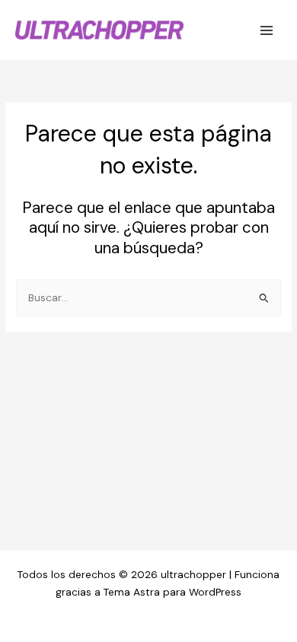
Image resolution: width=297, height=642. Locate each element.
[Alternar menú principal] (267, 30)
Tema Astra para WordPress (172, 592)
